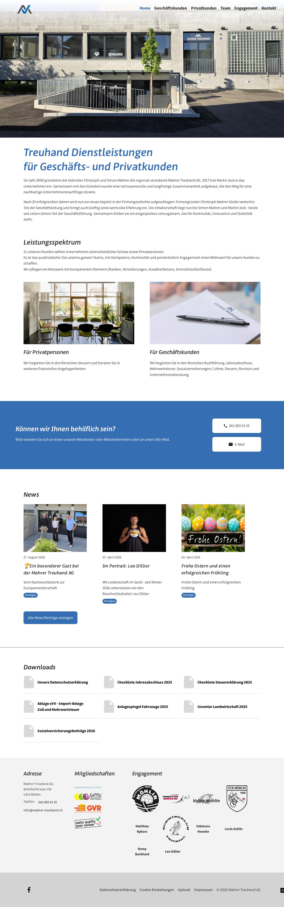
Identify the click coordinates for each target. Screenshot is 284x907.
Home (145, 8)
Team (226, 8)
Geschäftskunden (170, 8)
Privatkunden (204, 8)
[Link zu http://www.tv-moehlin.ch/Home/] (145, 798)
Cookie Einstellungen (157, 889)
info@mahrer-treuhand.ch (43, 810)
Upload (184, 889)
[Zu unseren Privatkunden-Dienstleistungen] (79, 331)
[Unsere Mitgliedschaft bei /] (88, 787)
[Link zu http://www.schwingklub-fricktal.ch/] (176, 829)
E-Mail (240, 444)
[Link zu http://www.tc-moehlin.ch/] (176, 798)
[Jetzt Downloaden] (62, 682)
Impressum (203, 889)
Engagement (246, 8)
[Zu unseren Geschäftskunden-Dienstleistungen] (205, 331)
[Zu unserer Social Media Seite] (29, 889)
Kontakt (269, 8)
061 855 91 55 (239, 425)
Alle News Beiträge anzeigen (50, 617)
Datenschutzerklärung (118, 889)
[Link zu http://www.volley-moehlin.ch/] (206, 798)
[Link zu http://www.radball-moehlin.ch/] (237, 798)
